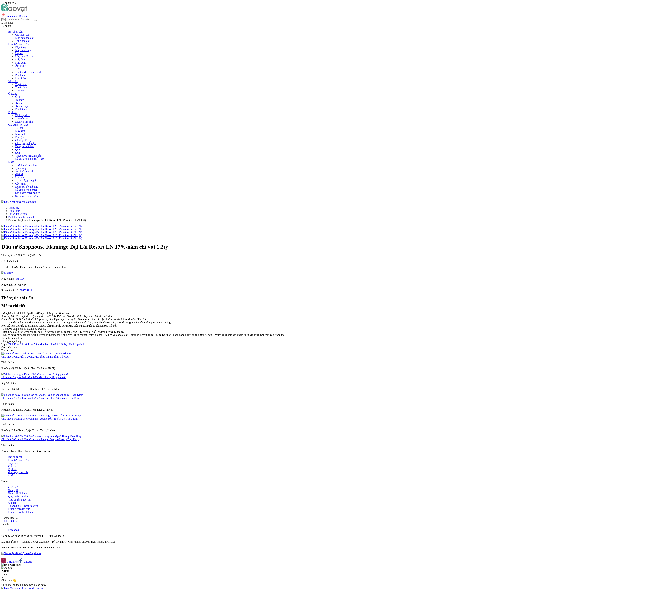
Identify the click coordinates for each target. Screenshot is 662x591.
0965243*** (26, 290)
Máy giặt (20, 130)
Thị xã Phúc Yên (17, 213)
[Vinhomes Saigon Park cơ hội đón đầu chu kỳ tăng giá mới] (34, 374)
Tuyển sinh (21, 84)
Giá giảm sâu (22, 34)
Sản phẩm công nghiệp (27, 192)
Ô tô (17, 96)
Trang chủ (13, 207)
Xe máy (19, 99)
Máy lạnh (20, 134)
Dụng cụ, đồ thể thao (26, 186)
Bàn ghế (19, 137)
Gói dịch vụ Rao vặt (16, 15)
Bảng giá (13, 490)
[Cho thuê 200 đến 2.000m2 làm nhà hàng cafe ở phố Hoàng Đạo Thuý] (41, 436)
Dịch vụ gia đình (24, 121)
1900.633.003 (9, 520)
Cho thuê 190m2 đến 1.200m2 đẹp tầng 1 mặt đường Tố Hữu (35, 356)
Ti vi (17, 68)
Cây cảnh (20, 183)
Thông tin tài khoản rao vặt (23, 505)
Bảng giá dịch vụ (17, 493)
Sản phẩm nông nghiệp (27, 196)
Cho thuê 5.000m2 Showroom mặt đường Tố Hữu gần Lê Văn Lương (39, 418)
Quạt (18, 149)
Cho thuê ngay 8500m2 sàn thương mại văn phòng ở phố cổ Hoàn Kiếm (40, 397)
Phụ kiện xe (21, 109)
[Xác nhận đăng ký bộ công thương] (21, 553)
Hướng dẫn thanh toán (20, 512)
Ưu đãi (12, 502)
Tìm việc (20, 90)
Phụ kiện (20, 75)
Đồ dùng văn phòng (26, 189)
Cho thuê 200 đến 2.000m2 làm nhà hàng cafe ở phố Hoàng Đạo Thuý (40, 439)
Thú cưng (20, 168)
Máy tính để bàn (24, 56)
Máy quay (20, 62)
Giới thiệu (13, 487)
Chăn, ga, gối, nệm (25, 143)
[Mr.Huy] (7, 272)
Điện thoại (21, 47)
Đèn (17, 152)
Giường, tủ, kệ (23, 140)
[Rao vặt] (14, 11)
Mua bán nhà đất (24, 37)
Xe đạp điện (21, 106)
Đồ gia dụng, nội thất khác (29, 158)
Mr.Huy (20, 278)
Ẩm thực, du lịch (24, 171)
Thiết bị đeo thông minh (28, 71)
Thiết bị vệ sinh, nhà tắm (28, 155)
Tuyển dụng (21, 87)
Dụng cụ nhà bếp (24, 146)
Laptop (19, 53)
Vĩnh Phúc (14, 210)
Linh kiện (20, 78)
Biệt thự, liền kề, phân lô (21, 217)
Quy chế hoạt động (18, 496)
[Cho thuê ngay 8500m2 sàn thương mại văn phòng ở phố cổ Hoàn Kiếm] (42, 394)
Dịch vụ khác (22, 115)
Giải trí (19, 174)
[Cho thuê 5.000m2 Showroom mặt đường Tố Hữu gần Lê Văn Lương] (41, 415)
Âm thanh (20, 65)
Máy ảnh (20, 59)
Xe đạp (19, 102)
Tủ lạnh (19, 127)
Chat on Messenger (32, 588)
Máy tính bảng (23, 50)
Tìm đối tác (21, 118)
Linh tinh (20, 177)
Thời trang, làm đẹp (26, 165)
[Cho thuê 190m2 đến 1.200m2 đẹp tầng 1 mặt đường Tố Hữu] (36, 353)
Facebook (13, 529)
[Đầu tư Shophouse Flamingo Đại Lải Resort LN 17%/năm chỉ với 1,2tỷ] (41, 226)
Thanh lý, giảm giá (25, 180)
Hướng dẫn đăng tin (19, 508)
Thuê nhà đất (22, 40)
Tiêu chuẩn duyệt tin (19, 499)
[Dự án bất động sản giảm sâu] (18, 201)
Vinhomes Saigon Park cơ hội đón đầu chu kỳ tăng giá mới (33, 377)
